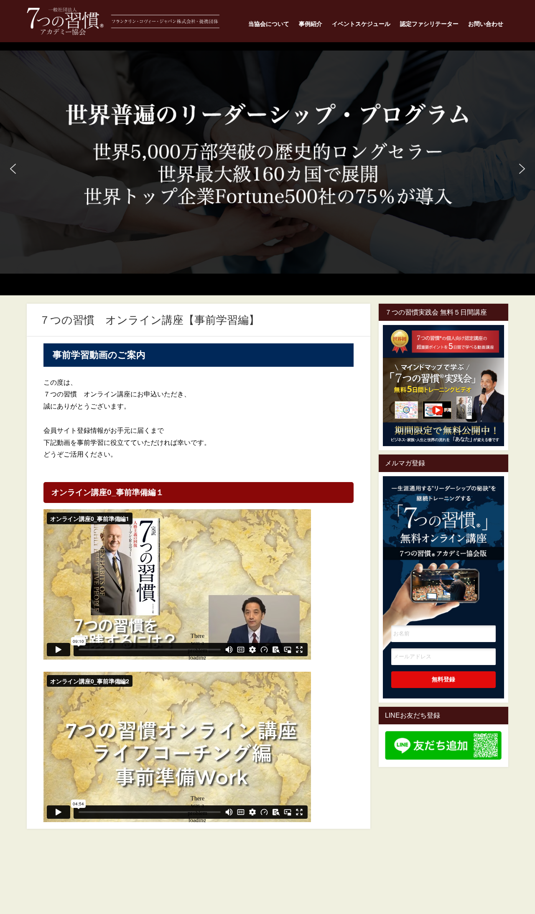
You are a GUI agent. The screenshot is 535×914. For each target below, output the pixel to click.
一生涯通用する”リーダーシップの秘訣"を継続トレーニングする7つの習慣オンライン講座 (443, 539)
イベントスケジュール (361, 24)
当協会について (268, 24)
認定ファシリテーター (429, 24)
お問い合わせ (485, 24)
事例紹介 (310, 24)
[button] (13, 168)
